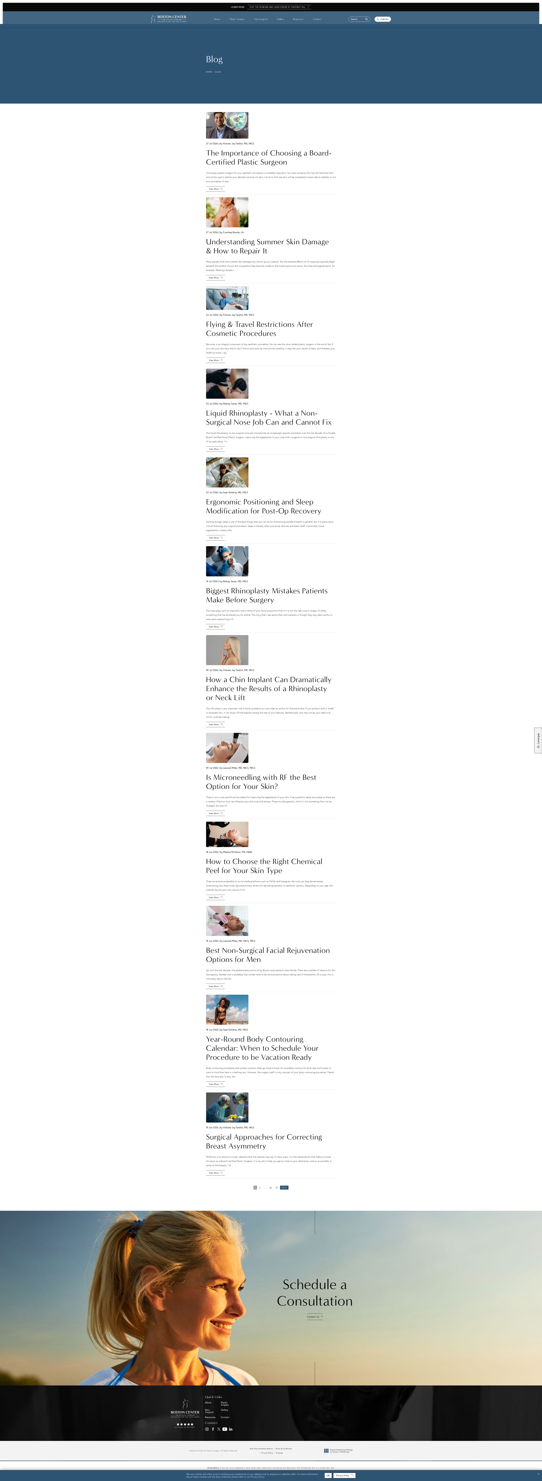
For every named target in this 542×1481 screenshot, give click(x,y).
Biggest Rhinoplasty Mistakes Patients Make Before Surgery (267, 595)
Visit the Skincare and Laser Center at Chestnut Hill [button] (278, 7)
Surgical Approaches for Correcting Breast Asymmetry (264, 1141)
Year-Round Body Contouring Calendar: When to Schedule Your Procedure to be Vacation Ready (262, 1048)
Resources (298, 19)
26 (270, 1187)
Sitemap (279, 1453)
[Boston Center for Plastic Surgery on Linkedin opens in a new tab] (231, 1429)
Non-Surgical (260, 19)
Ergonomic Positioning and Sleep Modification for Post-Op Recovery (263, 506)
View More (214, 189)
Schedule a (315, 1292)
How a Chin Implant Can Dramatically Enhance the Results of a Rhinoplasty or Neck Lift (269, 688)
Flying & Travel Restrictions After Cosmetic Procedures (259, 329)
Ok (328, 1475)
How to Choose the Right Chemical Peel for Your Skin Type (264, 866)
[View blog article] (227, 125)
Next (284, 1187)
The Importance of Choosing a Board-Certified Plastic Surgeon (269, 157)
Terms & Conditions (284, 1449)
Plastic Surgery (237, 19)
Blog (218, 72)
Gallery (280, 19)
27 (277, 1187)
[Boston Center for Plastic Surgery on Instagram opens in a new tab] (207, 1429)
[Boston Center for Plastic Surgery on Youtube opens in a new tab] (225, 1429)
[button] (359, 19)
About (217, 19)
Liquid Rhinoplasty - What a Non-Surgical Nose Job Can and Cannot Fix (269, 418)
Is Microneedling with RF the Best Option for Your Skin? (261, 782)
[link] (185, 1426)
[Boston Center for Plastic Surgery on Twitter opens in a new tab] (219, 1429)
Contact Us (313, 1316)
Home (209, 72)
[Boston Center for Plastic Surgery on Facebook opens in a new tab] (213, 1429)
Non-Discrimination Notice (261, 1449)
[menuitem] (207, 1429)
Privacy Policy (267, 1453)
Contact (317, 19)
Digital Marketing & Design (341, 1451)
